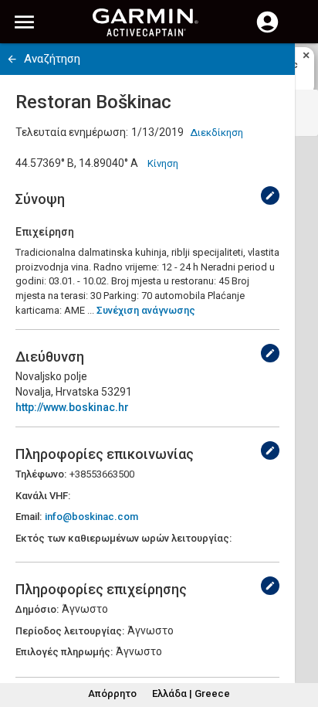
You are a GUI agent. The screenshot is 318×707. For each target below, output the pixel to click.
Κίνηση (162, 163)
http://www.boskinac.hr (72, 407)
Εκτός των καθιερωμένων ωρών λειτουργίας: (123, 538)
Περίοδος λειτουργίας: (69, 631)
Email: (28, 516)
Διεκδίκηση (216, 132)
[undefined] (270, 195)
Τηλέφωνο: (40, 474)
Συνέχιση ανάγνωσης (145, 310)
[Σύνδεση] (267, 31)
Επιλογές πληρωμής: (64, 652)
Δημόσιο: (37, 609)
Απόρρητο (112, 693)
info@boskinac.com (91, 516)
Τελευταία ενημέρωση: (71, 132)
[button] (298, 636)
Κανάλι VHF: (42, 495)
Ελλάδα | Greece (191, 693)
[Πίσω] (12, 59)
